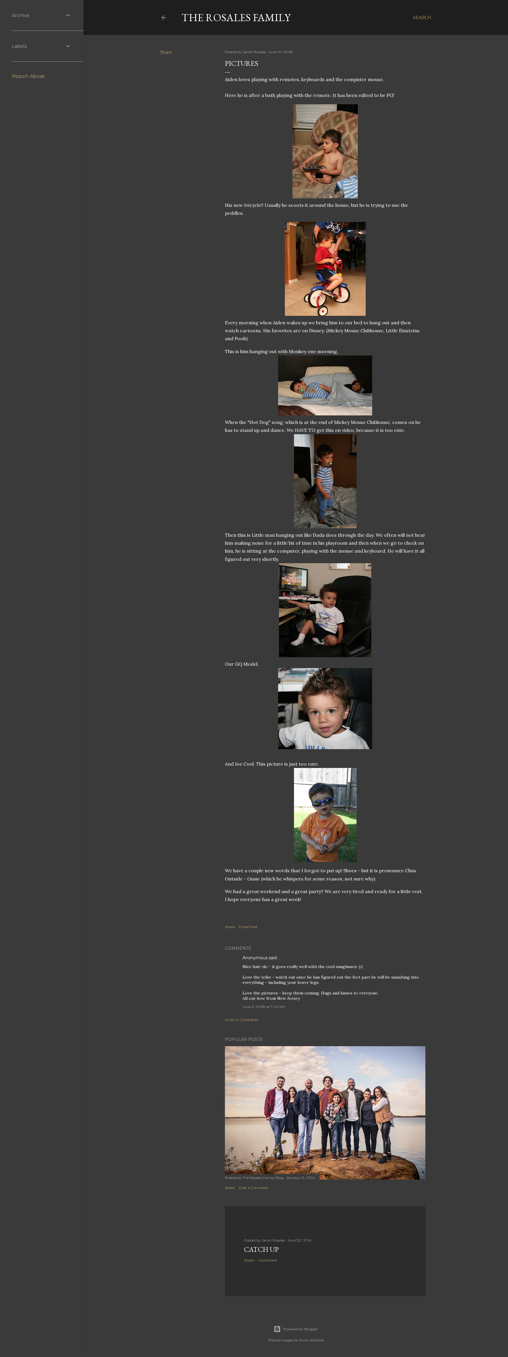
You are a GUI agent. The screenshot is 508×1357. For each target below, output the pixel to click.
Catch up (261, 1249)
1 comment (267, 1260)
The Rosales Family (235, 17)
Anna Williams (311, 1340)
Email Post (248, 927)
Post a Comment (242, 1020)
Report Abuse (28, 76)
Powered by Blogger (300, 1329)
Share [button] (166, 52)
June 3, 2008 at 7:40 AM (264, 1006)
